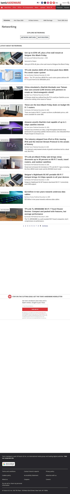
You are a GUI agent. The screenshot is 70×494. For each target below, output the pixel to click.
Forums (66, 7)
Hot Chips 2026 (18, 20)
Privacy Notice (41, 314)
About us (5, 479)
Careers (48, 479)
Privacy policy (50, 471)
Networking (5, 88)
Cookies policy (6, 475)
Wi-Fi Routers (5, 106)
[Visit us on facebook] (42, 3)
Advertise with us (51, 475)
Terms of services (40, 312)
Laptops (42, 7)
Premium (59, 7)
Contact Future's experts (31, 471)
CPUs (14, 7)
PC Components (28, 7)
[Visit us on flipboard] (54, 3)
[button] (66, 3)
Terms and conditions (8, 471)
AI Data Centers (33, 20)
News (36, 7)
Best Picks (8, 7)
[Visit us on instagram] (48, 3)
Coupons (26, 479)
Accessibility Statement (31, 475)
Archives (45, 226)
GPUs (19, 7)
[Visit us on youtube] (51, 3)
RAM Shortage (48, 20)
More (48, 7)
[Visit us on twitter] (45, 3)
